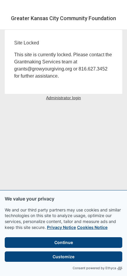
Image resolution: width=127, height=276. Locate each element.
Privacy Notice (61, 227)
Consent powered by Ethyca (94, 268)
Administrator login (63, 97)
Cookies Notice (92, 227)
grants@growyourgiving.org (43, 68)
